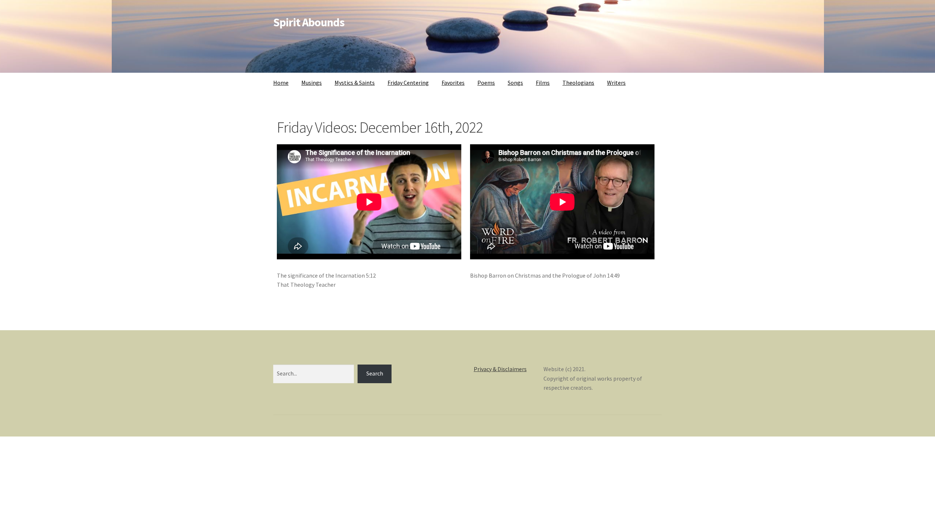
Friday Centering (408, 82)
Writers (616, 82)
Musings (311, 82)
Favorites (453, 82)
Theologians (578, 82)
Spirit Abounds (308, 22)
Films (543, 82)
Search (374, 373)
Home (281, 82)
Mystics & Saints (355, 82)
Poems (486, 82)
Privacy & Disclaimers (500, 369)
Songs (515, 82)
